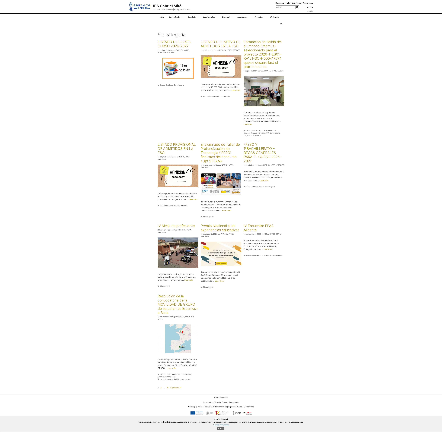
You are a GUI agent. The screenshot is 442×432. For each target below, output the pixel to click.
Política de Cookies (220, 407)
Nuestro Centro (174, 17)
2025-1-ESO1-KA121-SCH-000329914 (175, 374)
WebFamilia (274, 17)
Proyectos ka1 (185, 379)
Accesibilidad (249, 407)
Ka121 (176, 379)
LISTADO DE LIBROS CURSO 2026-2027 (174, 44)
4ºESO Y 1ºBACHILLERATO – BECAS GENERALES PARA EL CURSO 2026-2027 (262, 152)
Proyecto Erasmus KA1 (260, 133)
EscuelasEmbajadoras (254, 255)
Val (308, 7)
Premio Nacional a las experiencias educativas (220, 228)
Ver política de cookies (221, 425)
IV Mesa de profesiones (176, 226)
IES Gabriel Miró (167, 6)
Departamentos (209, 17)
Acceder (310, 11)
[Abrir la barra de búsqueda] (281, 23)
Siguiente (175, 388)
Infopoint (267, 255)
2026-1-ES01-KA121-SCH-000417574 (261, 130)
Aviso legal (192, 407)
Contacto (240, 407)
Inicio (162, 17)
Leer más (236, 90)
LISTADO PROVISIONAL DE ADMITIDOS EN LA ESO (177, 148)
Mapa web (232, 407)
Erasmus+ (226, 17)
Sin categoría (179, 85)
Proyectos (259, 17)
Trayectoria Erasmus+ (252, 135)
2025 (162, 379)
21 (167, 388)
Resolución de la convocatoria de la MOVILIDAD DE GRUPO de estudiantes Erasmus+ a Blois (178, 304)
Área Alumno (242, 17)
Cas (312, 7)
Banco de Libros (166, 85)
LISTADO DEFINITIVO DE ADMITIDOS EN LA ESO (221, 44)
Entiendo (220, 428)
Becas (261, 187)
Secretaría (192, 17)
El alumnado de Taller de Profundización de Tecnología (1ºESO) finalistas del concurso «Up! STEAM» (220, 152)
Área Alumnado (252, 187)
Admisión (207, 96)
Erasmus (247, 133)
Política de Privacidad (204, 407)
